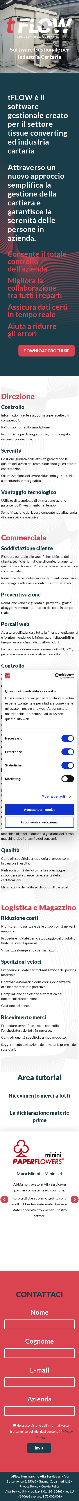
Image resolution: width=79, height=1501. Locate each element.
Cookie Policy (50, 1486)
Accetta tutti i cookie (39, 809)
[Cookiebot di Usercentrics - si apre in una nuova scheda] (56, 676)
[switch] (67, 751)
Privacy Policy (29, 1486)
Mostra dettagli (53, 796)
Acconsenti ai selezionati (39, 822)
